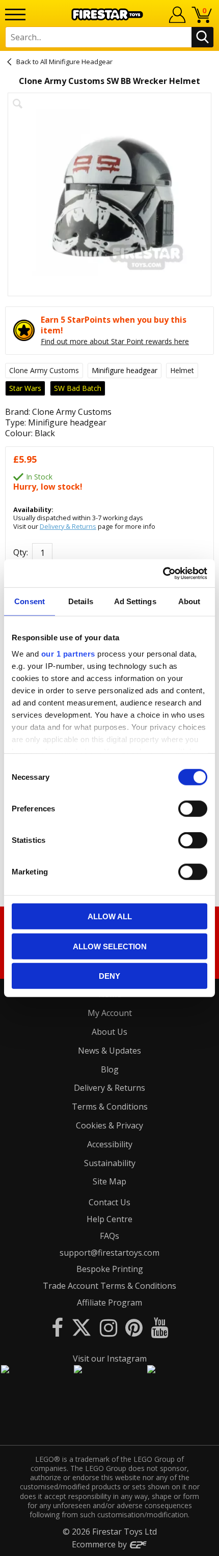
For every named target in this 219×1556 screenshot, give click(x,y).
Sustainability (109, 1163)
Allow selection (110, 946)
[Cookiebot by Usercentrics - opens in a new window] (162, 573)
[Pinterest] (134, 1327)
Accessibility (109, 1144)
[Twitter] (81, 1327)
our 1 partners (68, 653)
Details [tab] (80, 601)
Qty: (20, 552)
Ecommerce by (100, 1544)
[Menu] (15, 14)
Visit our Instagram (110, 1358)
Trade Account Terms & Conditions (109, 1285)
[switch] (192, 809)
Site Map (109, 1181)
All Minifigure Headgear (76, 61)
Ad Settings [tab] (135, 601)
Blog (110, 1069)
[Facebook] (57, 1327)
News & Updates (109, 1050)
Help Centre (109, 1219)
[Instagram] (108, 1327)
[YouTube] (159, 1327)
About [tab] (189, 601)
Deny (109, 976)
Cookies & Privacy (109, 1125)
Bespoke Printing (109, 1269)
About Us (109, 1031)
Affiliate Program (109, 1302)
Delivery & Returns (68, 526)
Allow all (110, 916)
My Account (110, 1013)
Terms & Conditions (110, 1106)
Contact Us (109, 1202)
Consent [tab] (29, 601)
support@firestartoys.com (109, 1252)
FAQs (109, 1235)
